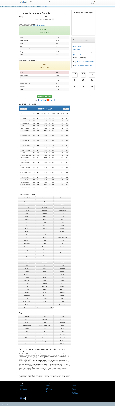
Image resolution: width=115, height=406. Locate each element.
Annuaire (21, 388)
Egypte (62, 319)
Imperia (62, 271)
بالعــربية (92, 3)
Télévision (92, 76)
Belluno (45, 295)
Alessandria (62, 305)
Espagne (44, 338)
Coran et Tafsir (77, 49)
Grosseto (26, 274)
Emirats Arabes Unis (44, 325)
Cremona (44, 283)
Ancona (44, 305)
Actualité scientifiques (76, 385)
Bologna (27, 292)
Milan (26, 259)
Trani (26, 225)
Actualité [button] (31, 3)
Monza (44, 256)
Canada (44, 344)
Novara (62, 253)
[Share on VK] (51, 100)
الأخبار (83, 76)
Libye (62, 316)
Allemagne (44, 341)
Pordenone (27, 243)
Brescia (45, 289)
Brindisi (27, 289)
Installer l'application (45, 96)
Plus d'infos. (44, 6)
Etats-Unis (62, 344)
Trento (62, 222)
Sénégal (62, 331)
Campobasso (62, 286)
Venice (27, 219)
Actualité (75, 76)
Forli (44, 277)
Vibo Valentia (26, 198)
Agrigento (44, 213)
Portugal (62, 338)
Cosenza (44, 207)
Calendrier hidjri (77, 54)
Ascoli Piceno (26, 301)
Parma (62, 250)
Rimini (26, 237)
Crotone (27, 207)
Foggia (62, 277)
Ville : (46, 16)
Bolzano (62, 289)
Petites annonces (23, 389)
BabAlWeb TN (74, 392)
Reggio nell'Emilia (62, 237)
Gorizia (44, 274)
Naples (27, 256)
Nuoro (44, 253)
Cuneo (26, 283)
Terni (62, 225)
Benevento (27, 295)
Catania (27, 210)
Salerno (27, 234)
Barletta (62, 295)
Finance (74, 88)
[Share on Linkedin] (44, 100)
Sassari (62, 231)
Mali (27, 331)
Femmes (83, 88)
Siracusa (62, 198)
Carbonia (44, 210)
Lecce (26, 268)
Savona (44, 231)
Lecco (62, 265)
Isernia (44, 271)
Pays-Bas (62, 335)
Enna (62, 204)
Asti (62, 298)
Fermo (62, 280)
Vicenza (27, 216)
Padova (27, 253)
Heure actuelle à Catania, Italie (38, 25)
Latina (44, 268)
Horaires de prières (78, 46)
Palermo (62, 201)
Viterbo (62, 213)
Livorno (44, 265)
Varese (44, 219)
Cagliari (27, 213)
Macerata (44, 262)
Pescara (44, 247)
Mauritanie (44, 319)
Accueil (21, 385)
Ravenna (26, 240)
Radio (75, 82)
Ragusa (44, 201)
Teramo (27, 228)
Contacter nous (23, 391)
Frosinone (26, 277)
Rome (62, 234)
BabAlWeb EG (74, 391)
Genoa (62, 274)
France (27, 335)
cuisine (92, 88)
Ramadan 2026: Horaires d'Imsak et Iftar (82, 52)
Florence (26, 280)
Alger (74, 58)
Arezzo (44, 301)
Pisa (62, 243)
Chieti (26, 286)
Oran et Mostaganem (86, 58)
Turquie (27, 344)
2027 (90, 44)
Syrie (26, 322)
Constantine (78, 58)
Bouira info (48, 388)
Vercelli (62, 216)
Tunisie (44, 316)
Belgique (44, 335)
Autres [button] (49, 3)
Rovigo (44, 234)
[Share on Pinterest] (54, 100)
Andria (26, 305)
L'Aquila (27, 271)
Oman (62, 325)
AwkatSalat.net (74, 393)
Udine (62, 219)
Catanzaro (62, 207)
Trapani (44, 198)
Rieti (44, 237)
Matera (44, 259)
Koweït (62, 328)
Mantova (26, 262)
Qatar (44, 328)
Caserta (44, 286)
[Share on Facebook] (38, 100)
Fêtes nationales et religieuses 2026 (80, 44)
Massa (62, 259)
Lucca (62, 262)
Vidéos (83, 82)
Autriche (62, 341)
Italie (26, 341)
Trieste (26, 222)
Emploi (72, 387)
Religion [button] (43, 3)
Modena (62, 256)
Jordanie (62, 322)
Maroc (26, 319)
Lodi (27, 265)
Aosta (62, 301)
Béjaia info (48, 385)
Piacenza (26, 247)
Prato (44, 240)
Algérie (27, 316)
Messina (44, 204)
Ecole (72, 388)
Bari (27, 298)
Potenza (62, 240)
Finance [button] (37, 3)
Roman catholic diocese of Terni (45, 308)
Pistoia (44, 243)
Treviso (44, 222)
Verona (44, 216)
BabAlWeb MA (74, 389)
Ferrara (44, 280)
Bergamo (62, 292)
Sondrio (62, 228)
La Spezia (62, 268)
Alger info (48, 391)
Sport (92, 82)
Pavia (44, 250)
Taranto (45, 228)
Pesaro (62, 247)
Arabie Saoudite (26, 325)
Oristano (26, 204)
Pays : (20, 16)
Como (62, 283)
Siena (26, 231)
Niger (44, 331)
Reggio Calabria (26, 201)
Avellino (44, 298)
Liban (44, 322)
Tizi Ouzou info (49, 389)
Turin (44, 225)
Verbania (26, 308)
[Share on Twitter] (41, 100)
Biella (44, 292)
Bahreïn (27, 328)
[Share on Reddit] (48, 100)
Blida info (47, 387)
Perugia (27, 250)
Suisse (27, 338)
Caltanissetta (62, 210)
